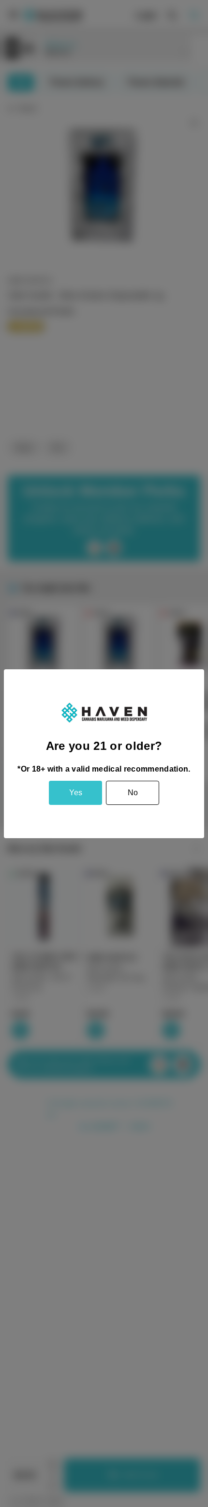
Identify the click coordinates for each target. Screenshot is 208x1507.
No (133, 792)
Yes (75, 792)
